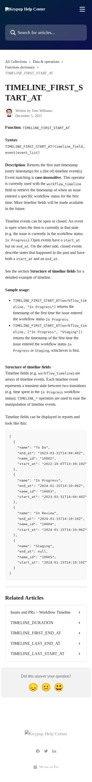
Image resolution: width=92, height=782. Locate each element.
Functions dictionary (20, 67)
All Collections (16, 62)
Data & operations (46, 62)
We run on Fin (49, 767)
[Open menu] (82, 9)
